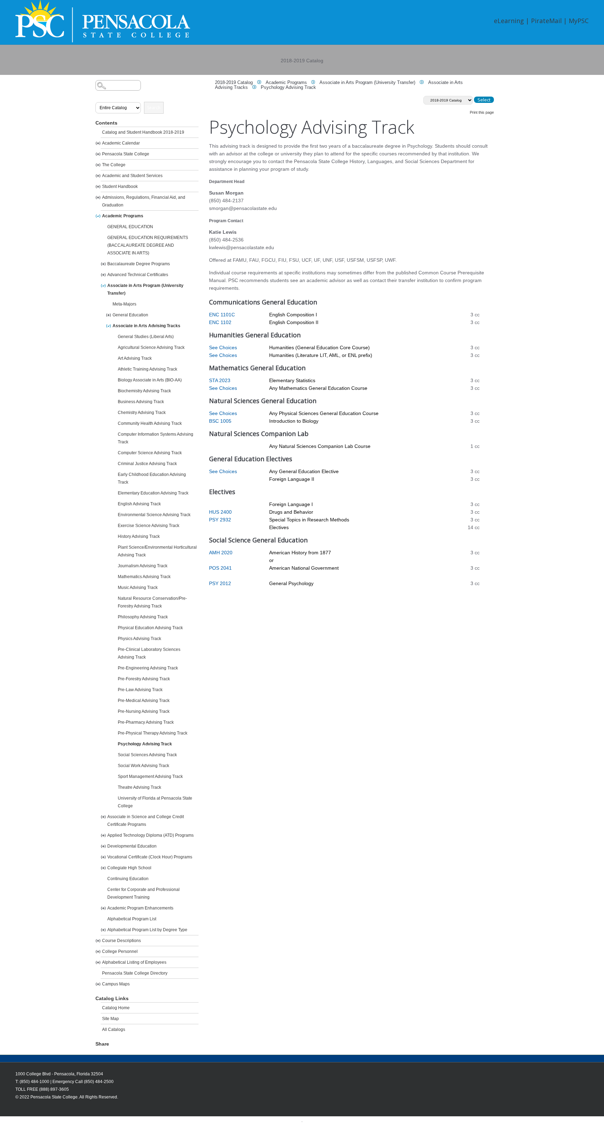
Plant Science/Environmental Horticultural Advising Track (157, 551)
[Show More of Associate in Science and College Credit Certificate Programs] (103, 817)
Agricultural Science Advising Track (151, 347)
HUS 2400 (220, 512)
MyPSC (579, 20)
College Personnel (120, 951)
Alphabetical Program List (131, 918)
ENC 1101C (222, 314)
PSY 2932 (220, 519)
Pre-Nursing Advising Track (144, 711)
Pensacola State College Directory (134, 973)
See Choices (223, 347)
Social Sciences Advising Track (147, 754)
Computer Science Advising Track (150, 452)
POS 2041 (220, 568)
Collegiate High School (129, 867)
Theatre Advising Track (139, 787)
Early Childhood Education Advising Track (152, 478)
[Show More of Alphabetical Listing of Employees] (98, 962)
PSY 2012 (220, 583)
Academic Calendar (121, 143)
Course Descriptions (121, 940)
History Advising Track (139, 536)
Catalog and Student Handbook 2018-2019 (143, 132)
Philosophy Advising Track (143, 616)
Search (153, 108)
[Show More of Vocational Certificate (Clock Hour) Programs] (103, 857)
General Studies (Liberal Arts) (146, 336)
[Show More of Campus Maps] (98, 984)
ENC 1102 (220, 322)
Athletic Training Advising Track (147, 369)
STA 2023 (219, 380)
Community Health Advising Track (150, 423)
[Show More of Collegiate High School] (103, 868)
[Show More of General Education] (108, 315)
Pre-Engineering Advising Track (148, 668)
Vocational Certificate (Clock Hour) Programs (149, 857)
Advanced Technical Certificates (137, 274)
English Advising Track (139, 503)
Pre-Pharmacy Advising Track (146, 722)
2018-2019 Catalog (234, 82)
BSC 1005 (220, 421)
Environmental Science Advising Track (154, 514)
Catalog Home (116, 1007)
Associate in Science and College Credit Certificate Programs (145, 820)
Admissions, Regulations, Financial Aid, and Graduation (143, 201)
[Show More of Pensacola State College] (98, 154)
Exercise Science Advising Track (148, 525)
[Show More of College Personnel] (98, 951)
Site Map (110, 1018)
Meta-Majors (124, 304)
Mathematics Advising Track (144, 576)
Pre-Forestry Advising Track (144, 678)
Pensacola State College (125, 154)
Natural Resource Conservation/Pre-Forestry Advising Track (152, 602)
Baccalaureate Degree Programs (138, 263)
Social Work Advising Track (143, 765)
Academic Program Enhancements (140, 908)
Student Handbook (120, 186)
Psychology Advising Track (145, 744)
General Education (130, 314)
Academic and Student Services (132, 175)
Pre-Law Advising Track (140, 689)
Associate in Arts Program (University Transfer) (145, 289)
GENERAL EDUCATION (130, 226)
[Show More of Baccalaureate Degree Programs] (103, 264)
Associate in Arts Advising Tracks (146, 325)
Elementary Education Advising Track (153, 493)
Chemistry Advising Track (142, 412)
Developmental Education (132, 846)
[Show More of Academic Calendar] (98, 143)
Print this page (482, 112)
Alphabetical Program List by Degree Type (147, 929)
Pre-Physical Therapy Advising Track (152, 733)
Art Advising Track (135, 358)
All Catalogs (113, 1029)
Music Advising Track (138, 587)
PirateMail (546, 20)
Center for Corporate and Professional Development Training (143, 893)
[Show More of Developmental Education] (103, 846)
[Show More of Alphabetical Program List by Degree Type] (103, 930)
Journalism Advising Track (142, 565)
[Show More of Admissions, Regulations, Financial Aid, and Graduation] (98, 197)
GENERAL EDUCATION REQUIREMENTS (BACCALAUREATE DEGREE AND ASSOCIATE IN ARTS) (147, 245)
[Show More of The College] (98, 165)
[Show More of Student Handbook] (98, 186)
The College (113, 164)
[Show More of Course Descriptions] (98, 940)
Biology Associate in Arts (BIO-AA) (150, 380)
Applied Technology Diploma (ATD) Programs (150, 835)
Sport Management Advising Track (150, 776)
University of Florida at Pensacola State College (155, 802)
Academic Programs (122, 215)
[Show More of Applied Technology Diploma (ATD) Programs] (103, 835)
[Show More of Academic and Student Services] (98, 175)
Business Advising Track (141, 401)
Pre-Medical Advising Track (144, 700)
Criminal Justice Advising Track (147, 463)
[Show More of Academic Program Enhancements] (103, 908)
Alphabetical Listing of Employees (134, 962)
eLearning (509, 20)
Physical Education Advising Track (150, 627)
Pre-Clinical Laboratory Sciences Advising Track (149, 653)
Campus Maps (116, 984)
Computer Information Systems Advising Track (155, 438)
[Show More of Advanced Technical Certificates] (103, 274)
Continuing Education (128, 878)
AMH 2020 (220, 552)
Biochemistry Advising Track (144, 390)
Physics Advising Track (139, 638)
